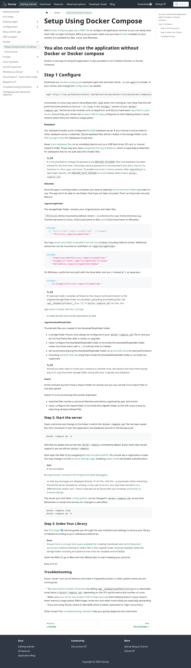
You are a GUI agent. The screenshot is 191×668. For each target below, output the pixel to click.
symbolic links (67, 354)
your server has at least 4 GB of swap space (82, 597)
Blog (112, 4)
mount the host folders (124, 189)
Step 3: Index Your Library (171, 32)
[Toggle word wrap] (143, 94)
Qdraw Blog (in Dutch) (136, 646)
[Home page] (46, 13)
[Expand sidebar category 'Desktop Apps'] (37, 21)
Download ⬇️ (145, 4)
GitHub (159, 4)
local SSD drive (120, 350)
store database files (61, 144)
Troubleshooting (168, 36)
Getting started (28, 4)
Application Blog (26, 655)
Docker (124, 34)
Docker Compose (59, 30)
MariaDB (91, 130)
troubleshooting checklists (78, 611)
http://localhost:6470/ (97, 455)
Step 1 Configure (165, 24)
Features (58, 4)
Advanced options (76, 4)
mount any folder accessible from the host (76, 242)
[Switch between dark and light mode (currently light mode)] (169, 4)
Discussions (77, 646)
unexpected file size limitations (99, 148)
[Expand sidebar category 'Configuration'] (37, 27)
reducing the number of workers (68, 588)
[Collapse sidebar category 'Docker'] (37, 42)
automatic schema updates (108, 169)
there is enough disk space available (74, 544)
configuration (82, 85)
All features (24, 651)
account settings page (83, 458)
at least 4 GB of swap (93, 114)
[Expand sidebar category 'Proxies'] (37, 57)
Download (45, 4)
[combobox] (181, 4)
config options (80, 498)
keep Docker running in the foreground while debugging (77, 474)
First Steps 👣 (56, 530)
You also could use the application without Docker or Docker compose (172, 17)
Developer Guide (98, 4)
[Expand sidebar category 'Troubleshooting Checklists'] (37, 87)
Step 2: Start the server (170, 28)
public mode (112, 458)
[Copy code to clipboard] (148, 94)
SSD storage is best (54, 137)
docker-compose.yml (71, 82)
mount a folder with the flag (66, 309)
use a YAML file (81, 30)
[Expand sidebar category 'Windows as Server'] (37, 72)
